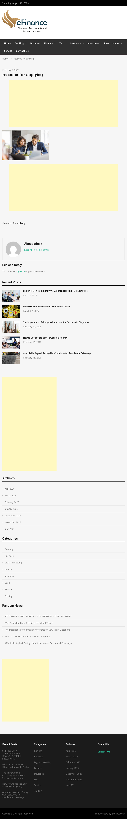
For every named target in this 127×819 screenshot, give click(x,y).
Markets (117, 43)
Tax (61, 43)
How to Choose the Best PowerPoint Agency (45, 338)
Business (35, 43)
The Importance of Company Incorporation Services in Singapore (56, 322)
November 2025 (13, 522)
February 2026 (12, 502)
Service (8, 50)
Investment (94, 43)
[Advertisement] (63, 103)
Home (7, 43)
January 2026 (11, 508)
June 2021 (10, 528)
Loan (7, 582)
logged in (20, 271)
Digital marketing (13, 562)
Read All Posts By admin (36, 249)
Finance (48, 43)
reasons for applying (14, 223)
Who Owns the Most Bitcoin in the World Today (46, 306)
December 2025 (13, 515)
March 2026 (11, 495)
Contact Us (22, 50)
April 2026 (10, 488)
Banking (19, 43)
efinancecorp (118, 813)
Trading (8, 596)
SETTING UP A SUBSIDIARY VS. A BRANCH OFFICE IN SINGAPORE (55, 291)
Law (106, 43)
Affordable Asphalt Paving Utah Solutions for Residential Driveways (57, 353)
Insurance (75, 43)
